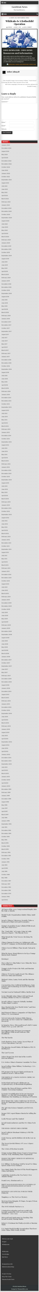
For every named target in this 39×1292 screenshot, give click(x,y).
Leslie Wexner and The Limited (13, 1119)
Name (4, 122)
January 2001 (6, 776)
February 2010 (6, 596)
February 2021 (6, 202)
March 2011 (5, 565)
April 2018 (5, 309)
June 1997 (5, 808)
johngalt (10, 27)
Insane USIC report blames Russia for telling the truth (19, 1114)
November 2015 (6, 401)
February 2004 (6, 726)
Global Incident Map (8, 1267)
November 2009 (7, 606)
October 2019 (6, 252)
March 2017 (5, 350)
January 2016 (6, 394)
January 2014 (6, 467)
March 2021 (5, 198)
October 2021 (6, 176)
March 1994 (5, 843)
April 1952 (5, 899)
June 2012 (5, 524)
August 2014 (5, 445)
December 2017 (6, 322)
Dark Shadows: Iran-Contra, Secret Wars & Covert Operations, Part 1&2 (17, 1042)
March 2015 (5, 426)
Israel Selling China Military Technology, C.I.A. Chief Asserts (19, 1067)
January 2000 (6, 786)
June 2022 (5, 170)
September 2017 (7, 331)
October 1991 (5, 858)
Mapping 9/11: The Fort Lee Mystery (14, 1197)
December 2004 (6, 707)
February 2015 (6, 429)
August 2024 (5, 151)
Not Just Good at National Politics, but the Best (18, 992)
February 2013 (6, 502)
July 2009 (5, 612)
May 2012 (4, 527)
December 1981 (6, 890)
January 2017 (6, 356)
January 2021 (6, 205)
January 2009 (6, 628)
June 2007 (5, 669)
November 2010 (6, 577)
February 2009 (6, 625)
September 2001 (7, 764)
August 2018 (5, 296)
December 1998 (6, 798)
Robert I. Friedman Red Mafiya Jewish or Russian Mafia (19, 1224)
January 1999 (6, 795)
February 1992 (6, 852)
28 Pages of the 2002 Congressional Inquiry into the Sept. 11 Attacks (19, 910)
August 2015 (5, 410)
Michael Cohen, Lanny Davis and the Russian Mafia (18, 980)
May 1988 (4, 877)
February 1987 (6, 884)
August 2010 (5, 584)
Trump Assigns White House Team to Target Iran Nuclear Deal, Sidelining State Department (19, 1153)
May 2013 (4, 492)
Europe (12, 18)
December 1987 (6, 881)
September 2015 (7, 407)
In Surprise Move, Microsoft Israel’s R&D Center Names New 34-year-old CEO (19, 1026)
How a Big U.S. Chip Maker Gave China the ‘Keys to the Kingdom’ (19, 963)
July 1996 (4, 817)
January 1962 (6, 896)
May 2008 (5, 647)
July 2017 (4, 337)
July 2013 (4, 486)
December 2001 (6, 757)
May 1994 (4, 839)
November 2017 (6, 325)
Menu (5, 3)
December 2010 (6, 574)
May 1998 (4, 805)
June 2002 (5, 748)
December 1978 (6, 893)
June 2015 (5, 416)
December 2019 (6, 246)
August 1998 (5, 802)
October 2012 (6, 511)
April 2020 (5, 233)
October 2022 (6, 167)
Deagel (4, 1241)
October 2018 (6, 290)
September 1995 (7, 824)
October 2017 (6, 328)
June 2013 (5, 489)
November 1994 (6, 833)
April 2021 (5, 195)
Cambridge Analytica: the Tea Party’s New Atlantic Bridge (17, 1175)
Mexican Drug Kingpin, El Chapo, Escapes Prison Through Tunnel (19, 1202)
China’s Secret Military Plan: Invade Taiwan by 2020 (18, 948)
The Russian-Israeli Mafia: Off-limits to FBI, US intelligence (18, 1048)
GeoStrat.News (19, 6)
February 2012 (6, 536)
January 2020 (6, 243)
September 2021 (7, 179)
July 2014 (4, 448)
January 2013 (6, 505)
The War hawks (7, 1038)
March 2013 (5, 498)
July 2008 (5, 641)
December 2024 (6, 148)
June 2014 (5, 451)
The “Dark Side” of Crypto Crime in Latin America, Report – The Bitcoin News (16, 932)
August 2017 (5, 334)
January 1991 (5, 862)
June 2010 (5, 590)
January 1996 (6, 821)
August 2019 (5, 258)
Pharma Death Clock (8, 1279)
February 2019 (6, 277)
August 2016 (5, 372)
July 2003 (5, 735)
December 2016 (6, 359)
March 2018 (5, 312)
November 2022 (7, 164)
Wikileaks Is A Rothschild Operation (20, 22)
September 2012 (7, 514)
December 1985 (6, 887)
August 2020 (5, 221)
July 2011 (4, 555)
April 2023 (5, 157)
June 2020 (5, 227)
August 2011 (5, 552)
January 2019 (6, 281)
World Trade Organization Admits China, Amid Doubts (18, 915)
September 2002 (7, 742)
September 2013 (7, 479)
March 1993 (5, 849)
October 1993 (6, 846)
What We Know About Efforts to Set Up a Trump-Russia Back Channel (19, 954)
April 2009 (5, 622)
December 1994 (6, 830)
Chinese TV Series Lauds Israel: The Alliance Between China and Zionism (18, 974)
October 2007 (6, 663)
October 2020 (6, 214)
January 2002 (6, 754)
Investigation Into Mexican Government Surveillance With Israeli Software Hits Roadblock (16, 1032)
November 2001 (6, 761)
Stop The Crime (7, 1276)
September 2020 (7, 217)
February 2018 (6, 315)
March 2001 (5, 773)
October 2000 (6, 780)
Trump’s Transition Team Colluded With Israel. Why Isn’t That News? (18, 926)
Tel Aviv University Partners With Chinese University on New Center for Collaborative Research (17, 1019)
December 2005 (6, 691)
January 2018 (6, 318)
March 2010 (5, 593)
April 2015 (5, 423)
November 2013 (6, 473)
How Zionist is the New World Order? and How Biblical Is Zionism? (19, 1008)
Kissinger (5, 959)
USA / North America (20, 18)
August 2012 (5, 517)
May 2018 (4, 306)
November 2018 (6, 287)
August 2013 (5, 483)
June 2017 (5, 341)
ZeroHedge (5, 1254)
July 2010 (4, 587)
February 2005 (6, 701)
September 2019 (7, 255)
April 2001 (5, 770)
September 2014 (7, 442)
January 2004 (6, 729)
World (27, 18)
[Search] (37, 14)
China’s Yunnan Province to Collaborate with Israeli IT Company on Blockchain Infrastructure (19, 943)
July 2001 (4, 767)
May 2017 (4, 344)
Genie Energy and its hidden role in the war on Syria (18, 1138)
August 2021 (5, 183)
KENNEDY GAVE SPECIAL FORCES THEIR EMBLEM (17, 1192)
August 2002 (5, 745)
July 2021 (4, 186)
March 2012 (5, 533)
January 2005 (6, 704)
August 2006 (5, 685)
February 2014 (6, 464)
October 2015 (6, 404)
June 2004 (5, 716)
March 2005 (5, 697)
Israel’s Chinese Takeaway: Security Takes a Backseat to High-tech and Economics (18, 921)
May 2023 (5, 154)
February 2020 (6, 240)
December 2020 (6, 208)
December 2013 (6, 470)
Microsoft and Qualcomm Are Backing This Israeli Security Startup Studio (17, 1218)
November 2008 (7, 631)
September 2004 (7, 713)
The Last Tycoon (8, 1053)
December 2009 (6, 603)
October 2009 (6, 609)
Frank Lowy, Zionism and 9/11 (12, 1180)
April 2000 (5, 783)
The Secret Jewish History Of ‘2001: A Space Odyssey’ (17, 1144)
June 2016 (5, 378)
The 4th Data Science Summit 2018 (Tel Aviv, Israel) (17, 1108)
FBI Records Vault (7, 1239)
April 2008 (5, 650)
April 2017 (5, 347)
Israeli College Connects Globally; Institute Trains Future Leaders (17, 1002)
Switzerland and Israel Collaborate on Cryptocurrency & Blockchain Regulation (17, 1083)
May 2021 (4, 192)
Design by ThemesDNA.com (19, 1289)
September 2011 (6, 549)
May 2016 (4, 382)
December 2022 (6, 161)
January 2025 (6, 145)
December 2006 (6, 678)
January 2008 (6, 656)
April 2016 (5, 385)
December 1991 (6, 855)
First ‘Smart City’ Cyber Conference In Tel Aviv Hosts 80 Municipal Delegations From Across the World (19, 1102)
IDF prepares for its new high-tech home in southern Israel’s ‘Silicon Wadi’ (17, 1072)
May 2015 (4, 419)
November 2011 (6, 543)
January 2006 (6, 688)
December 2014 (6, 435)
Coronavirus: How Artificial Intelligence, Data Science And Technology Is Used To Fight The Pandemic (18, 986)
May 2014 (4, 454)
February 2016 (6, 391)
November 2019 (6, 249)
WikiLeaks (5, 1251)
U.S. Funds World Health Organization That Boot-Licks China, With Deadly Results (19, 1229)
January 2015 (6, 432)
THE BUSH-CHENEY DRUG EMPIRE (14, 1128)
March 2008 (5, 653)
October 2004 (6, 710)
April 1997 (5, 811)
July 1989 (4, 871)
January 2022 (6, 173)
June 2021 (5, 189)
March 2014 (5, 461)
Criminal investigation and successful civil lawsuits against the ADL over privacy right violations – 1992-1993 (17, 1212)
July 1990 (4, 865)
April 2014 (5, 457)
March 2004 (5, 723)
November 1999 (6, 789)
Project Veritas (6, 1274)
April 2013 (5, 495)
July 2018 (4, 300)
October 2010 (6, 581)
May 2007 (5, 672)
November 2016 (6, 363)
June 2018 (5, 303)
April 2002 (5, 751)
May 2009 (5, 618)
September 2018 (7, 293)
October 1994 (6, 836)
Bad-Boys (5, 1257)
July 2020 (5, 224)
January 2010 (6, 599)
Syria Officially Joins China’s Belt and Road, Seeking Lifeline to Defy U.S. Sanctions (17, 997)
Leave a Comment (27, 27)
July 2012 (4, 520)
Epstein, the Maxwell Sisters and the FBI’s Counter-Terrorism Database (17, 1089)
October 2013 (6, 476)
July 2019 (4, 262)
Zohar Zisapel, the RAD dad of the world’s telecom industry (17, 1057)
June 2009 (5, 615)
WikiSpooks (5, 1244)
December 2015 (6, 397)
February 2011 (6, 568)
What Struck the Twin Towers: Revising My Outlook (17, 937)
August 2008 (5, 637)
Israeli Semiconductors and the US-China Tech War (19, 1123)
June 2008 (5, 644)
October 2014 (6, 438)
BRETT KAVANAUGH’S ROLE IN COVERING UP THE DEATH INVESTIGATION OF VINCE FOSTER (19, 1186)
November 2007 (7, 660)
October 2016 (6, 366)
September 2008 (7, 634)
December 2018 (6, 284)
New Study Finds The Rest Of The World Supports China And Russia (19, 1170)
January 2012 (6, 539)
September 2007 (7, 666)
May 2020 (5, 230)
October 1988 (6, 874)
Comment (5, 101)
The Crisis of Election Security (13, 1149)
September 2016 (7, 369)
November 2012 (6, 508)
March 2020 (5, 236)
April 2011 (5, 562)
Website (4, 129)
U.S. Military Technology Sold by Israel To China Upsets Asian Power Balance (19, 1164)
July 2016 (4, 375)
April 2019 (5, 271)
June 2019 (5, 265)
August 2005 (5, 694)
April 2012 (5, 530)
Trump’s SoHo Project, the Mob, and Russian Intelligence (18, 969)
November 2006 (7, 682)
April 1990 (5, 868)
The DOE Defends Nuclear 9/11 (13, 1207)
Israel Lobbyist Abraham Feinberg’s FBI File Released (17, 1133)
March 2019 (5, 274)
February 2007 (6, 675)
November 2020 (7, 211)
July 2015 (4, 413)
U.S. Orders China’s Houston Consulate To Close (19, 1062)
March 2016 (5, 388)
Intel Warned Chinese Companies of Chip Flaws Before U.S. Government (19, 1013)
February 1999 (6, 792)
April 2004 (5, 720)
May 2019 (4, 268)
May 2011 (4, 558)
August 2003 (5, 732)
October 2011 (6, 546)
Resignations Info (7, 1264)
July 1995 (4, 827)
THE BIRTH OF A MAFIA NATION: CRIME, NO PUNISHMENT (18, 1078)
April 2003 (5, 738)
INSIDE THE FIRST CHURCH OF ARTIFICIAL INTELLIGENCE (18, 1159)
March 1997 (5, 814)
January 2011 (6, 571)
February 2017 (6, 353)
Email (4, 125)
